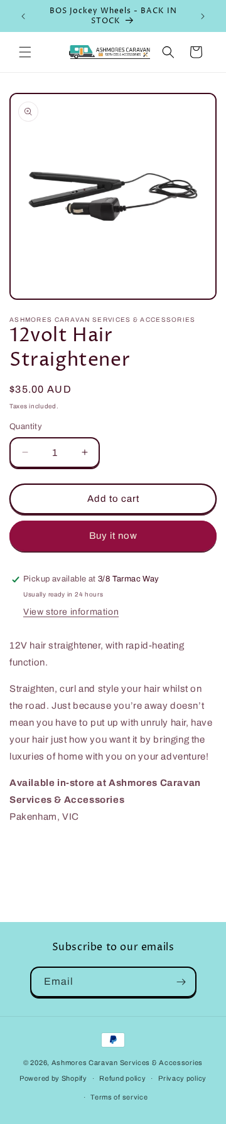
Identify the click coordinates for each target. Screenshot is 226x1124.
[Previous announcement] (23, 16)
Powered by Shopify (53, 1078)
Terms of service (119, 1097)
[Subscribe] (181, 982)
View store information (71, 612)
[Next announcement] (203, 16)
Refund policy (122, 1078)
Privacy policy (182, 1078)
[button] (25, 52)
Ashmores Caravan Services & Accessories (127, 1062)
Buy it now (113, 536)
